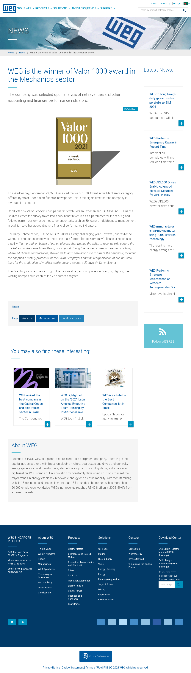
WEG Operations (46, 569)
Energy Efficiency (106, 569)
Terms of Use (93, 667)
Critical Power (75, 591)
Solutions (60, 8)
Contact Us (134, 549)
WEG (8, 8)
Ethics (91, 8)
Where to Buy (135, 554)
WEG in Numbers (46, 554)
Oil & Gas (103, 549)
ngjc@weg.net (15, 572)
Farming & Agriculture (109, 579)
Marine (101, 554)
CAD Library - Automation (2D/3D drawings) (169, 563)
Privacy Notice (51, 667)
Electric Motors (75, 549)
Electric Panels (75, 585)
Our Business (45, 587)
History (41, 559)
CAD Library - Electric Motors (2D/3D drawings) (169, 552)
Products (42, 8)
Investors (79, 8)
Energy (101, 574)
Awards (27, 318)
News (154, 3)
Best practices (71, 318)
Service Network (136, 559)
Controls (72, 575)
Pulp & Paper (104, 594)
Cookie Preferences (99, 656)
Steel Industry (105, 559)
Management (47, 318)
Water (101, 564)
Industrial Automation (79, 580)
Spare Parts (74, 604)
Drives (71, 570)
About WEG (24, 8)
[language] (186, 3)
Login (178, 3)
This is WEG (44, 549)
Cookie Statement (73, 667)
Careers (163, 3)
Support (106, 8)
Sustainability (45, 582)
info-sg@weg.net (23, 568)
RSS (106, 667)
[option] (31, 394)
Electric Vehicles (106, 599)
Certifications (44, 592)
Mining (101, 589)
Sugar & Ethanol (106, 584)
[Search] (184, 10)
